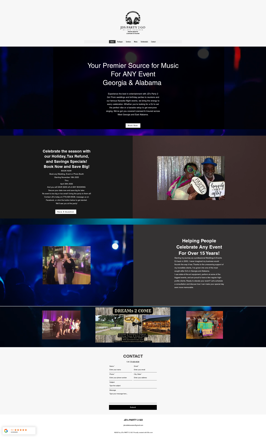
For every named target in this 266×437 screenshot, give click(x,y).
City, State (137, 374)
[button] (88, 282)
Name (112, 366)
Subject (112, 382)
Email (136, 366)
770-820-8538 (134, 362)
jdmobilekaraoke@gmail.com (133, 425)
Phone (112, 374)
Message (113, 390)
